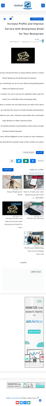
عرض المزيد (8, 169)
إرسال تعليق (36, 272)
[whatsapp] (28, 402)
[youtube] (17, 402)
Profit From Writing (35, 219)
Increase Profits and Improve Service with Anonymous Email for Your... (13, 223)
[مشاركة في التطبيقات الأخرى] (12, 161)
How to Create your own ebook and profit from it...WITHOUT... (34, 195)
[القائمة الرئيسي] (43, 5)
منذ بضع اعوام (38, 189)
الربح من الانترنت (37, 19)
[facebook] (25, 402)
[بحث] (3, 5)
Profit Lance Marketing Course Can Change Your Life (34, 251)
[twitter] (21, 402)
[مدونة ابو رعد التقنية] (23, 5)
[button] (33, 161)
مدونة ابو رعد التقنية (13, 398)
